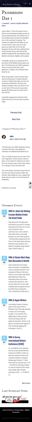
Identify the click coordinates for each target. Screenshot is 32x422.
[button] (25, 4)
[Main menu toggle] (30, 4)
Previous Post (16, 112)
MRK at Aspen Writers (17, 300)
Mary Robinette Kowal (11, 4)
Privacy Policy (19, 410)
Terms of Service (7, 410)
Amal (12, 136)
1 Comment (5, 23)
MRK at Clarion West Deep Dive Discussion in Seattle (19, 259)
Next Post (16, 119)
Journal (12, 23)
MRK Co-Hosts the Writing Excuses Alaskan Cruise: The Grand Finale (19, 214)
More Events (26, 383)
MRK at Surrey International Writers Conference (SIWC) (17, 340)
